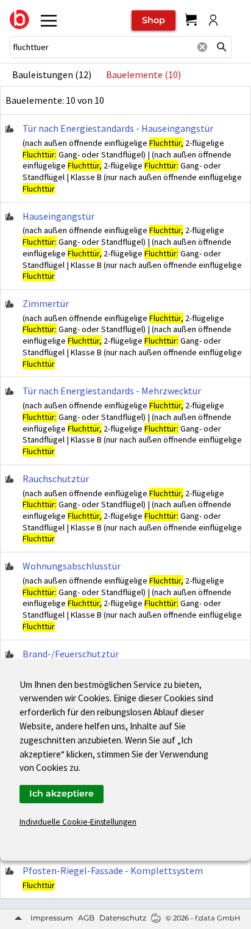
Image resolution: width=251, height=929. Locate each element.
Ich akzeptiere (61, 793)
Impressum (51, 917)
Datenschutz (122, 917)
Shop (153, 20)
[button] (222, 47)
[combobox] (101, 47)
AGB (86, 917)
